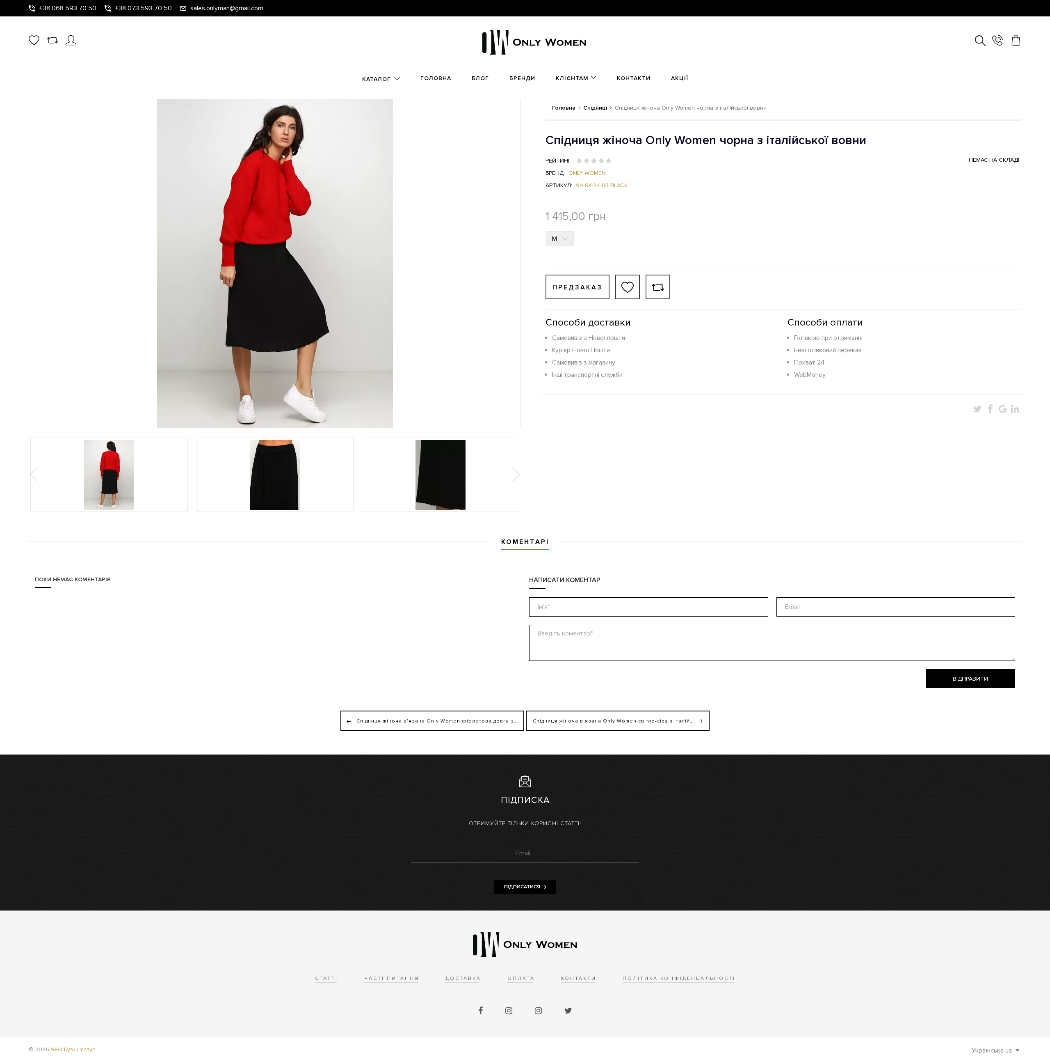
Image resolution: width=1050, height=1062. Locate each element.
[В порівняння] (658, 287)
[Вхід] (71, 43)
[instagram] (510, 1011)
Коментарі (525, 542)
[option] (109, 475)
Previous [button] (34, 474)
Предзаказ (577, 287)
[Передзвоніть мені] (997, 42)
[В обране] (627, 287)
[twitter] (568, 1011)
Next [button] (515, 474)
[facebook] (481, 1011)
